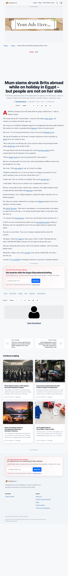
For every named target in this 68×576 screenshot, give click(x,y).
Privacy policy (40, 505)
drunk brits (29, 190)
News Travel (13, 293)
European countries (44, 150)
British (41, 201)
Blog (39, 3)
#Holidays (32, 293)
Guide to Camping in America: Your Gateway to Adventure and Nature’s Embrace (13, 429)
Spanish (20, 239)
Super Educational (21, 101)
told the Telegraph (11, 208)
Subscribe (36, 281)
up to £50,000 (15, 259)
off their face (11, 146)
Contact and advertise (43, 499)
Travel (13, 45)
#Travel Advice (41, 293)
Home (6, 45)
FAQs (37, 502)
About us (39, 496)
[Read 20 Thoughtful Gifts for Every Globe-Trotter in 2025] (50, 413)
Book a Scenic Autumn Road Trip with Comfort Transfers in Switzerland (48, 386)
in (37, 105)
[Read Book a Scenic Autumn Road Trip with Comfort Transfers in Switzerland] (50, 371)
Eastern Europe (19, 218)
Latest (35, 3)
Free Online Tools (48, 3)
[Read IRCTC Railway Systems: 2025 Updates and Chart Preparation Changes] (18, 371)
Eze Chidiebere (10, 397)
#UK (26, 293)
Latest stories (9, 496)
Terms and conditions (43, 508)
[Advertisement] (34, 66)
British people (13, 157)
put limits (27, 253)
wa (42, 105)
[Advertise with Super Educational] (34, 24)
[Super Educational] (12, 3)
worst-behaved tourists (42, 222)
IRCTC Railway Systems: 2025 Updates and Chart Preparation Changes (16, 386)
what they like (44, 179)
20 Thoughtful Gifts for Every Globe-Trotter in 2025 (45, 428)
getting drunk (48, 118)
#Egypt (20, 293)
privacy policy (36, 284)
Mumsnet (34, 128)
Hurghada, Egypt (49, 132)
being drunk (18, 168)
